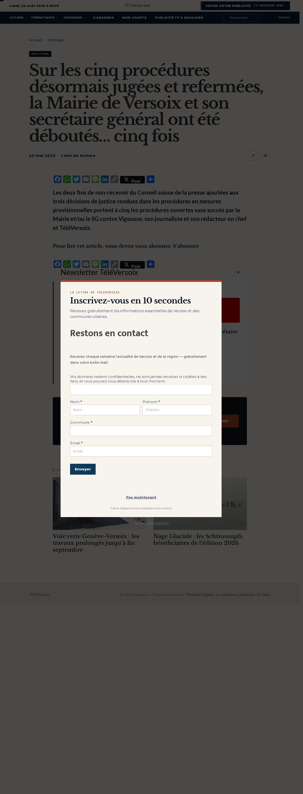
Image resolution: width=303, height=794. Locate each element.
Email (76, 443)
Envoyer (83, 469)
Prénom (151, 401)
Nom (76, 401)
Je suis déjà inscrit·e (151, 523)
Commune (81, 422)
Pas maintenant (141, 497)
